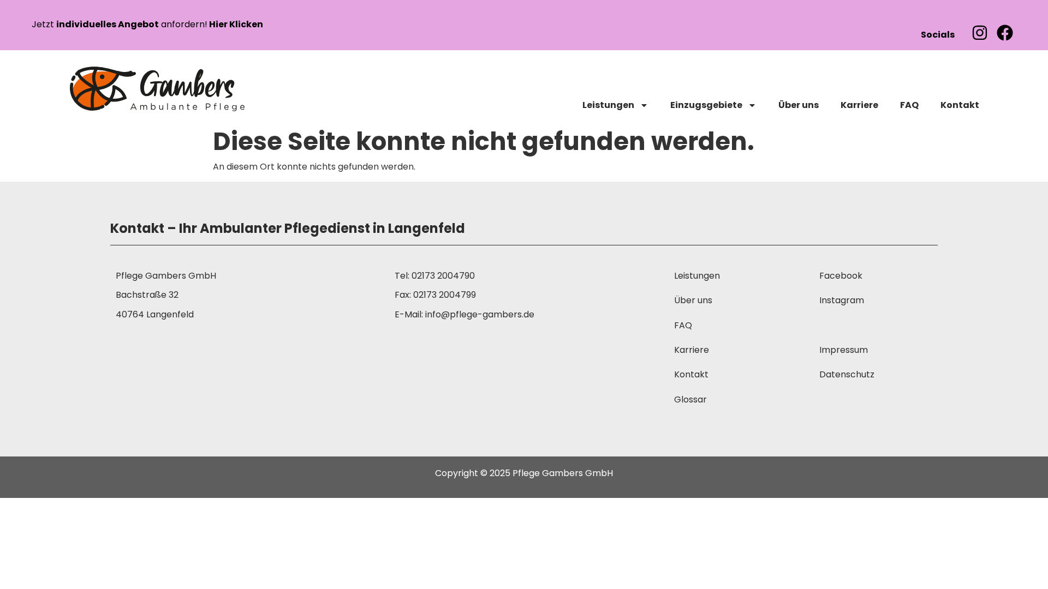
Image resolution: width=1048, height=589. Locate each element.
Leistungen (608, 105)
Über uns (798, 105)
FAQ (909, 105)
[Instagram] (979, 32)
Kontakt (959, 105)
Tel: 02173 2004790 (435, 275)
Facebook (840, 275)
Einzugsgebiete (706, 105)
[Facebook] (1004, 32)
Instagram (841, 300)
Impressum (843, 350)
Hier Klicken (235, 24)
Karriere (859, 105)
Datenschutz (846, 374)
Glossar (690, 399)
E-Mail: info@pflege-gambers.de (464, 314)
